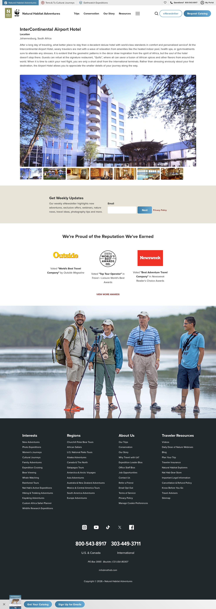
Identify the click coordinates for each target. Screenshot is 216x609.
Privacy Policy (160, 210)
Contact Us (124, 477)
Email (111, 203)
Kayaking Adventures (33, 498)
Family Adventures (32, 462)
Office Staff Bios (127, 467)
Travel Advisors (170, 493)
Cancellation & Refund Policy (177, 482)
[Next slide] (190, 117)
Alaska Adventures (76, 457)
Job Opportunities (128, 472)
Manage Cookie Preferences (133, 503)
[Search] (156, 13)
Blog (164, 452)
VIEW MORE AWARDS (108, 294)
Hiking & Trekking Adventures (37, 493)
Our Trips (123, 442)
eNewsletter (170, 13)
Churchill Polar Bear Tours (80, 442)
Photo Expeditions (31, 447)
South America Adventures (81, 493)
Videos (165, 442)
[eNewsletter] (70, 604)
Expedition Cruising (32, 467)
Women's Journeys (32, 452)
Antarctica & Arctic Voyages (81, 472)
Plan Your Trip (169, 457)
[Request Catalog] (38, 604)
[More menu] (137, 13)
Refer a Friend (126, 482)
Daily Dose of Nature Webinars (177, 447)
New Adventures (31, 442)
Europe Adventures (77, 498)
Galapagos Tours (75, 467)
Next (145, 210)
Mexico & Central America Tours (83, 487)
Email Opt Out (126, 487)
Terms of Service (127, 493)
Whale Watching (30, 477)
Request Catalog (197, 13)
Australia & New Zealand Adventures (86, 482)
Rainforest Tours (30, 482)
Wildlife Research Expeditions (37, 508)
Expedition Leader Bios (130, 462)
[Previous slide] (26, 117)
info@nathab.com (108, 570)
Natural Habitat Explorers (174, 467)
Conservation (125, 447)
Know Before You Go (172, 487)
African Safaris (74, 447)
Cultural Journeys (31, 457)
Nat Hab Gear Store (172, 472)
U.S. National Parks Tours (79, 452)
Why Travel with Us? (129, 457)
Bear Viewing (29, 472)
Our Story (123, 452)
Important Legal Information (176, 477)
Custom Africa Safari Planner (37, 503)
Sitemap (166, 498)
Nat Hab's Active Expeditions (37, 487)
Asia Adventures (75, 477)
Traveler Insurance (171, 462)
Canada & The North (77, 462)
